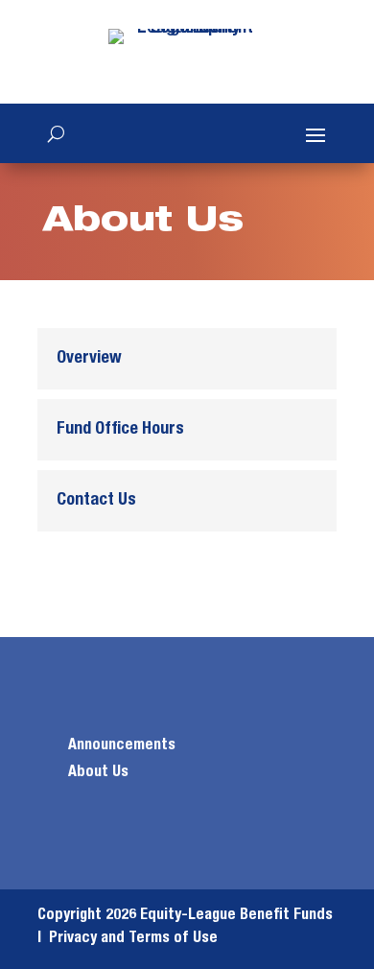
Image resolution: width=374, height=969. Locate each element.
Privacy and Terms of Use (133, 938)
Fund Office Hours (120, 429)
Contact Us (96, 500)
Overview (89, 358)
